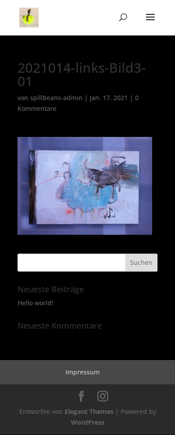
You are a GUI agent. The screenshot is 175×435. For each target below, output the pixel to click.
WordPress (88, 422)
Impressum (83, 372)
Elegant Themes (89, 411)
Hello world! (35, 303)
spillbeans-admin (56, 97)
